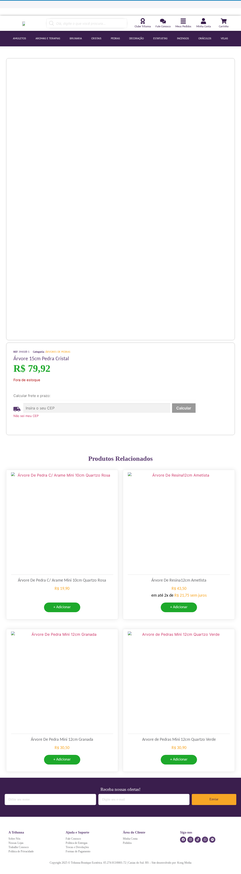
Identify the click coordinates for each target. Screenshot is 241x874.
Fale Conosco (163, 26)
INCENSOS (183, 38)
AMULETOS (19, 38)
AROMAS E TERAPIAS (48, 38)
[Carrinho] (224, 21)
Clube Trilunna (143, 26)
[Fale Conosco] (163, 21)
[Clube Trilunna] (143, 21)
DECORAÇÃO (136, 38)
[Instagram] (190, 840)
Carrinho (224, 26)
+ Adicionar (62, 607)
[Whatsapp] (205, 840)
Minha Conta (203, 26)
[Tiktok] (198, 840)
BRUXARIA (76, 38)
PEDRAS (115, 38)
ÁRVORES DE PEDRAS (57, 352)
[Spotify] (212, 840)
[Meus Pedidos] (183, 21)
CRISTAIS (96, 38)
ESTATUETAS (160, 38)
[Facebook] (183, 840)
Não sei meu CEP (26, 416)
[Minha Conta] (203, 21)
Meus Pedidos (183, 26)
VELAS (224, 38)
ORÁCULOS (204, 38)
